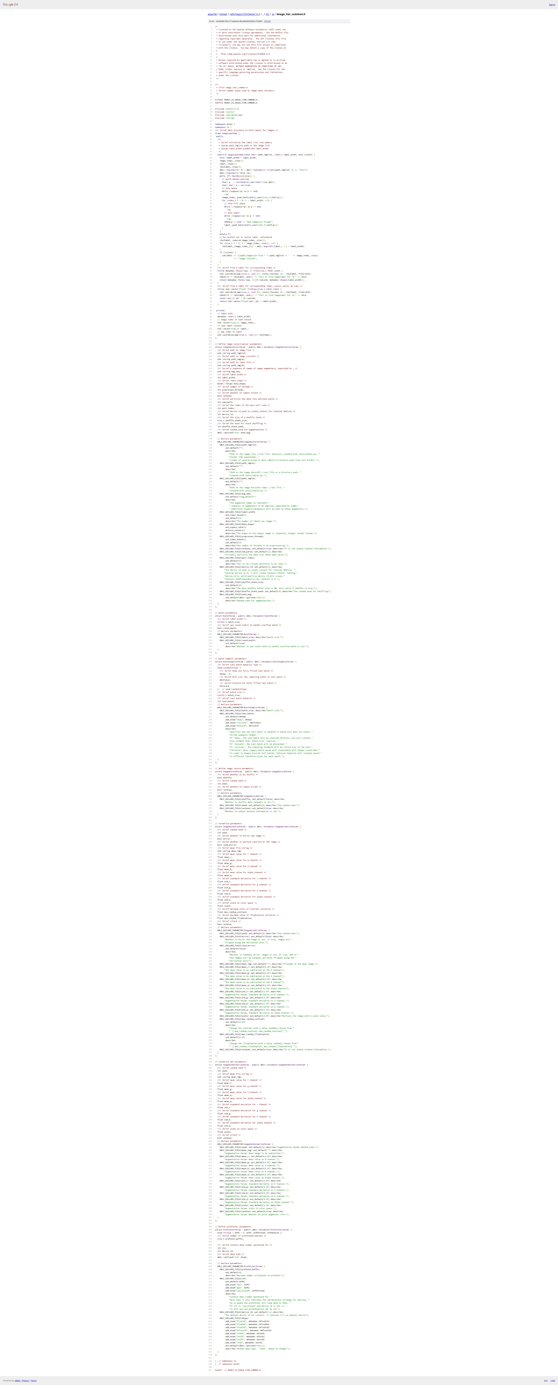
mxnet (223, 14)
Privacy (25, 1380)
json (552, 1380)
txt (546, 1380)
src (267, 14)
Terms (34, 1380)
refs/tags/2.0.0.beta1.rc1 (245, 14)
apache (212, 14)
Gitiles (17, 1380)
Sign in (552, 4)
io (273, 14)
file (267, 21)
